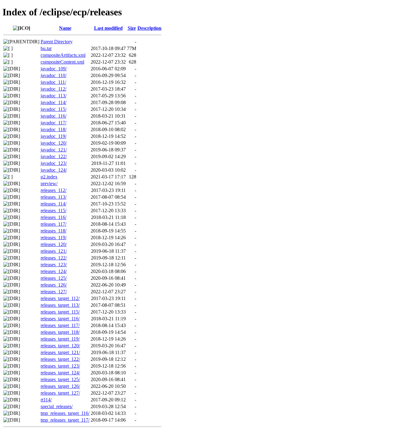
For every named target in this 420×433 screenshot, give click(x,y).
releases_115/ (53, 210)
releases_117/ (53, 224)
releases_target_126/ (60, 386)
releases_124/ (54, 271)
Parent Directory (57, 41)
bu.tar (46, 48)
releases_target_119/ (60, 338)
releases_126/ (54, 284)
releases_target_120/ (60, 345)
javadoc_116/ (53, 116)
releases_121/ (54, 251)
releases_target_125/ (60, 379)
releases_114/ (53, 203)
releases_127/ (54, 291)
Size (132, 28)
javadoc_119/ (53, 136)
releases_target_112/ (60, 298)
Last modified (108, 28)
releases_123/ (54, 264)
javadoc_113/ (53, 95)
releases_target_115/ (60, 311)
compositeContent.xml (62, 61)
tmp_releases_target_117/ (65, 420)
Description (149, 28)
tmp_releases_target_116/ (65, 413)
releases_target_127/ (60, 393)
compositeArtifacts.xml (63, 55)
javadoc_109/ (54, 68)
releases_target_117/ (60, 325)
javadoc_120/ (54, 143)
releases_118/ (53, 230)
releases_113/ (53, 197)
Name (65, 28)
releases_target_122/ (60, 359)
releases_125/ (54, 278)
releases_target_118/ (60, 332)
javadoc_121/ (54, 149)
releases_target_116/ (60, 318)
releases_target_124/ (60, 372)
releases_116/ (53, 217)
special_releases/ (57, 406)
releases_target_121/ (60, 352)
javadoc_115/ (53, 109)
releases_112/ (53, 190)
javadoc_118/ (53, 129)
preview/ (49, 183)
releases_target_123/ (60, 366)
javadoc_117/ (53, 122)
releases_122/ (54, 257)
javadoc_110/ (53, 75)
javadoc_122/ (54, 156)
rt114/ (46, 399)
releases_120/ (54, 244)
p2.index (49, 176)
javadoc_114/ (53, 102)
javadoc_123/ (54, 163)
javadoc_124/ (54, 170)
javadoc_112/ (53, 89)
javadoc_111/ (53, 82)
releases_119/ (53, 237)
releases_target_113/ (60, 305)
